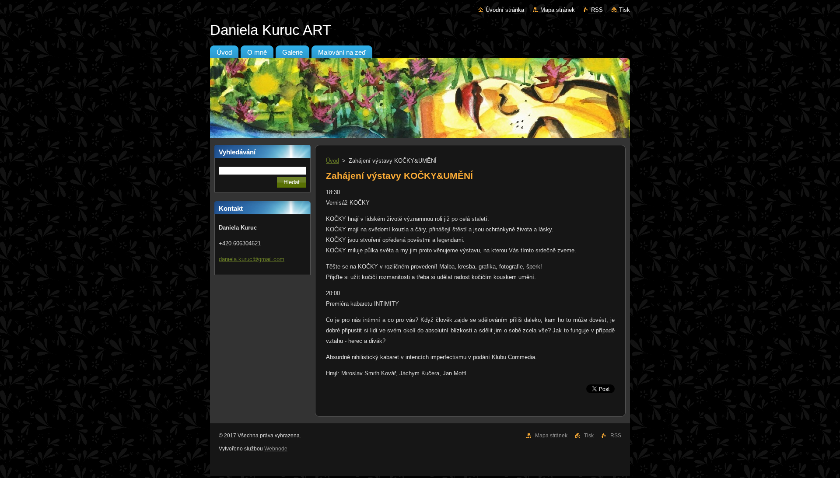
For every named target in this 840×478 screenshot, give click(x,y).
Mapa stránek (557, 10)
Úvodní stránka (505, 10)
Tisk (624, 10)
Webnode (275, 449)
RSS (597, 10)
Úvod (332, 160)
